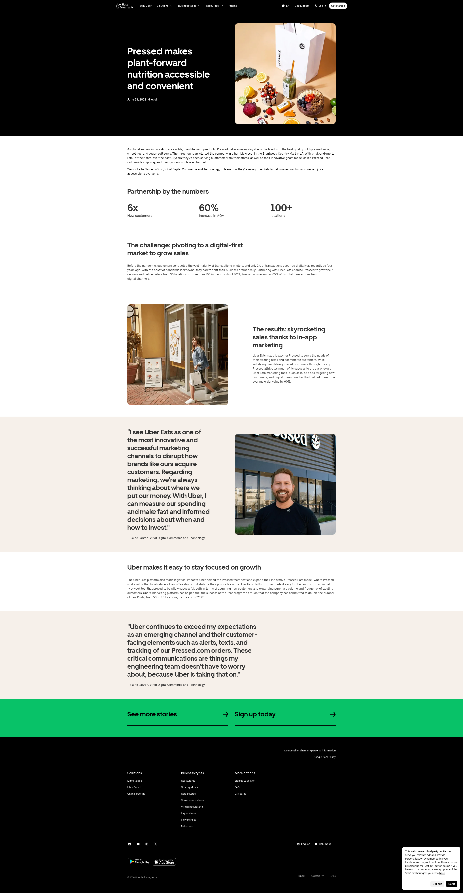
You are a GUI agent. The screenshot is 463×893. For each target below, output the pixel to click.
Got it (451, 884)
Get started (338, 5)
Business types (187, 5)
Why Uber (146, 5)
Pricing (232, 5)
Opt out (437, 884)
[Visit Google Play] (139, 862)
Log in (322, 5)
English (305, 844)
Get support (302, 5)
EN (288, 5)
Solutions (162, 5)
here (442, 873)
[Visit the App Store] (164, 862)
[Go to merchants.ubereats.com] (124, 5)
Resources (212, 5)
